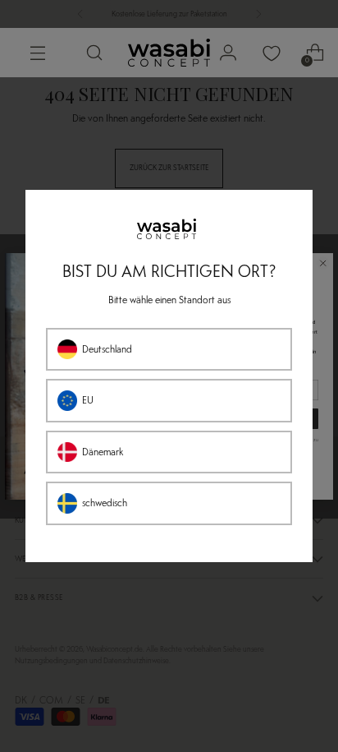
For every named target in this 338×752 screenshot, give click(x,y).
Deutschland (107, 349)
